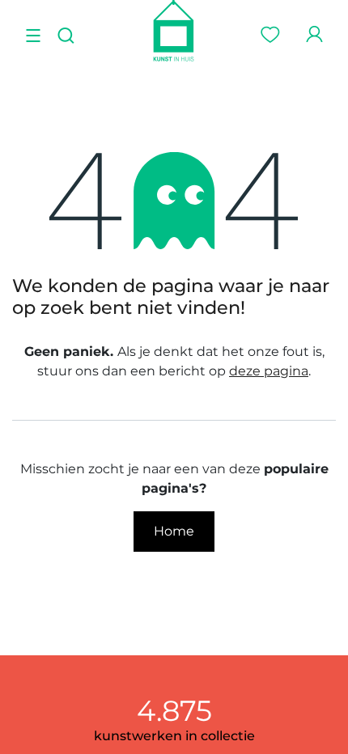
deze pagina (268, 371)
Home (174, 531)
